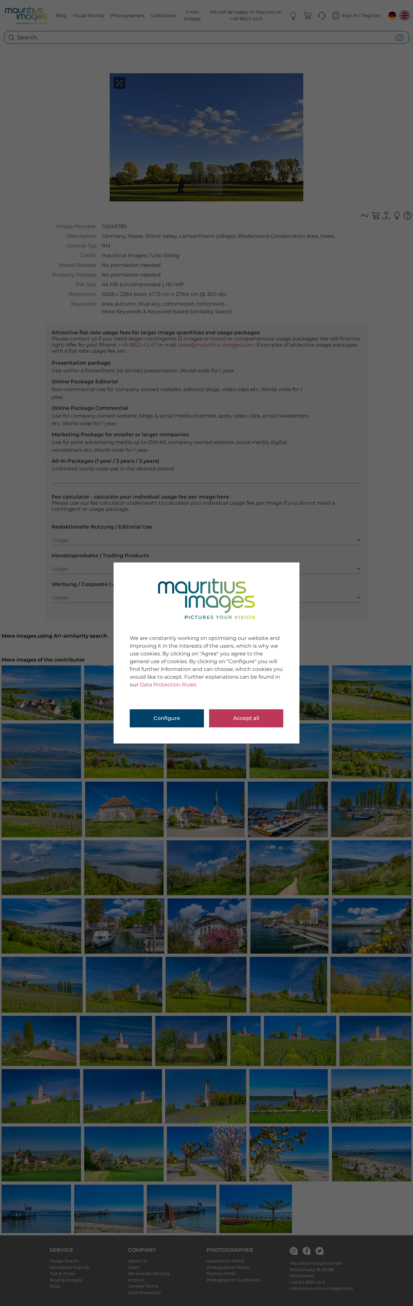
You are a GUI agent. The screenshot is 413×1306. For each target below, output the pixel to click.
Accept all (246, 718)
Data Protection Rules (168, 685)
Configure (167, 718)
